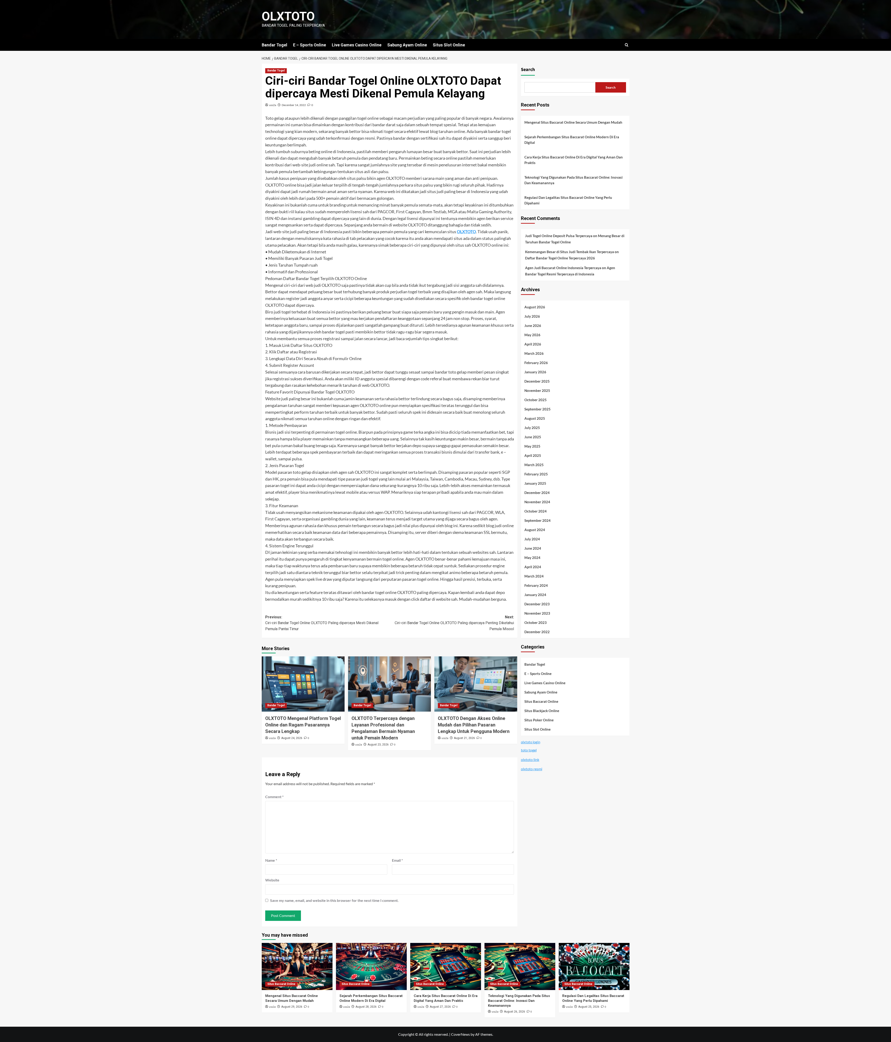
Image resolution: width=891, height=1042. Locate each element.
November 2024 (537, 502)
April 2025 (532, 455)
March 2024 (534, 576)
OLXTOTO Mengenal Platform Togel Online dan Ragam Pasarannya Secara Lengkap (303, 725)
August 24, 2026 (291, 738)
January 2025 (535, 483)
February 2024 (536, 585)
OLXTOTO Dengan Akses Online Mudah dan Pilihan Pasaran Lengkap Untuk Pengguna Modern (474, 725)
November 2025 (537, 390)
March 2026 (534, 353)
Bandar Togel (274, 44)
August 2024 (534, 530)
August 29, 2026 (291, 1006)
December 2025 (537, 381)
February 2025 (536, 474)
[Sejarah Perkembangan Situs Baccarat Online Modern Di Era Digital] (371, 966)
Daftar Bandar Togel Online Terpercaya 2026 (560, 258)
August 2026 (534, 307)
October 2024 (535, 511)
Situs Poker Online (539, 720)
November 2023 (537, 613)
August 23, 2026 (378, 744)
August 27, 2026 (440, 1006)
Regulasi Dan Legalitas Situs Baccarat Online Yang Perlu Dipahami (568, 200)
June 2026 (532, 325)
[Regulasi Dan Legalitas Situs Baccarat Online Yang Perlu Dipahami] (594, 966)
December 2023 (537, 604)
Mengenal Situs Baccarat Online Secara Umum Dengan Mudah (573, 122)
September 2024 (537, 520)
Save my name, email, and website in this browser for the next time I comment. (334, 900)
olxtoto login (530, 742)
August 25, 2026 (588, 1006)
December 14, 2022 (294, 105)
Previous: (321, 623)
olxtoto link (530, 759)
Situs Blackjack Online (541, 711)
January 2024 (535, 595)
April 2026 (532, 344)
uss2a (272, 105)
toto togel (529, 750)
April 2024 (532, 567)
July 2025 (532, 428)
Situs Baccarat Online (541, 701)
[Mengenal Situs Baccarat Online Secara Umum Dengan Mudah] (297, 966)
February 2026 (536, 363)
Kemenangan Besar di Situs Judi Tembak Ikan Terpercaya (569, 252)
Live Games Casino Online (356, 44)
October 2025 (535, 400)
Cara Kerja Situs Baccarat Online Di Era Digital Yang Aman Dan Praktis (573, 160)
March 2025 (534, 465)
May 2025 (532, 446)
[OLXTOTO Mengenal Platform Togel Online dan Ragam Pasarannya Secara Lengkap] (303, 684)
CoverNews (460, 1034)
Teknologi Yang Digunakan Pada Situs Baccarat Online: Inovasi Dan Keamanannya (573, 180)
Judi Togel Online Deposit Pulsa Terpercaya (558, 236)
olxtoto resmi (531, 769)
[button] (627, 45)
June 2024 (532, 548)
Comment (274, 796)
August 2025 (534, 418)
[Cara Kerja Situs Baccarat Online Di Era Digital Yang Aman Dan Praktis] (445, 966)
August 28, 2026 (366, 1006)
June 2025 (532, 437)
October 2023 (535, 622)
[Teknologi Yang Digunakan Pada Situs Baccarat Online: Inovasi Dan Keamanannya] (519, 966)
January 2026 (535, 372)
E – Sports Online (309, 44)
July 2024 (532, 539)
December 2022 (537, 632)
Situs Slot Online (449, 44)
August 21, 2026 (464, 738)
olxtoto (288, 16)
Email (397, 860)
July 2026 (532, 316)
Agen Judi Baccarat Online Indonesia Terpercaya (563, 268)
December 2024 (537, 492)
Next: (454, 623)
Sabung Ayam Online (407, 44)
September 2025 (537, 409)
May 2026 (532, 335)
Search (528, 69)
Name (271, 860)
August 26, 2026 (514, 1011)
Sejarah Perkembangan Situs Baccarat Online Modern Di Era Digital (571, 140)
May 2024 (532, 557)
